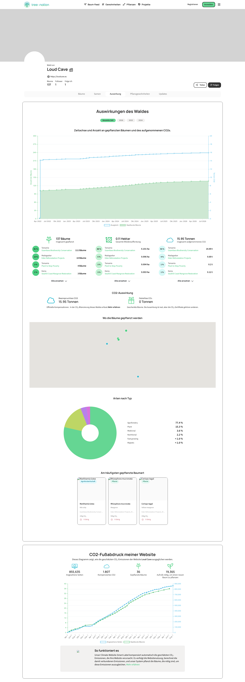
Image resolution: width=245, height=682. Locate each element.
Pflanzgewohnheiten (140, 94)
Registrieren (193, 4)
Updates (163, 94)
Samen (97, 94)
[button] (126, 330)
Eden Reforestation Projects (53, 258)
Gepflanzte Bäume (138, 575)
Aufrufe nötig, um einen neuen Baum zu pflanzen (170, 576)
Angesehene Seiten (74, 575)
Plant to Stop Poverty (50, 266)
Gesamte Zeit (108, 120)
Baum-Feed (93, 4)
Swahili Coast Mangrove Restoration (56, 273)
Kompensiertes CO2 (106, 575)
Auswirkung (115, 94)
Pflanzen (131, 4)
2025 (131, 120)
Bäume (81, 94)
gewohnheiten (113, 4)
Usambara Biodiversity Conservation (56, 250)
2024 (141, 120)
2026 (121, 120)
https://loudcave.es (58, 76)
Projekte (146, 4)
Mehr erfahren (114, 307)
